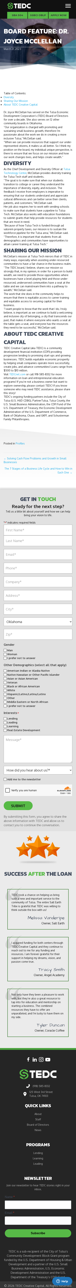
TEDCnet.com (17, 374)
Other (11, 698)
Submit (18, 805)
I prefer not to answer (21, 658)
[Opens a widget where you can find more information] (62, 1281)
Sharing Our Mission (16, 100)
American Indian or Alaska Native (28, 670)
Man (10, 650)
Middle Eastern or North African (27, 701)
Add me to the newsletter (24, 779)
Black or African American (23, 686)
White (11, 690)
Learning (12, 726)
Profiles (20, 443)
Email (9, 1212)
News (38, 1130)
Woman (12, 654)
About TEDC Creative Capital (21, 104)
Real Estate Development (23, 730)
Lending (12, 718)
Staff (38, 1119)
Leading (12, 722)
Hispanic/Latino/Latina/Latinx (26, 694)
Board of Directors (38, 1124)
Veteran (12, 682)
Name (10, 1197)
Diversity (9, 97)
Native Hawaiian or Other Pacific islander (33, 674)
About (38, 1114)
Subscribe (38, 1233)
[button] (28, 1059)
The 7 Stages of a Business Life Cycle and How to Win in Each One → (38, 470)
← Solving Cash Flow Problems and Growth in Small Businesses (35, 460)
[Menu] (68, 6)
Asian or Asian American (22, 678)
